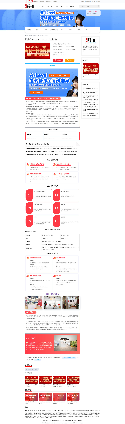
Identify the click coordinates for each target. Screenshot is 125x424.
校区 (52, 6)
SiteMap (98, 1)
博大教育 (50, 417)
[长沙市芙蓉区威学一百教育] (29, 4)
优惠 (62, 6)
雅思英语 (29, 29)
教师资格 (35, 414)
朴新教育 (27, 417)
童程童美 (27, 416)
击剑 (95, 414)
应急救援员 (58, 412)
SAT (46, 29)
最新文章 (62, 420)
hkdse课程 (49, 410)
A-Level (39, 35)
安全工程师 (36, 412)
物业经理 (39, 414)
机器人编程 (86, 414)
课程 (43, 6)
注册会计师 (40, 413)
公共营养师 (52, 414)
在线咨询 (70, 60)
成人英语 (87, 410)
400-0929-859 (38, 359)
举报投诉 (75, 420)
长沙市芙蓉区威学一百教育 (64, 44)
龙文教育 (97, 416)
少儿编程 (82, 414)
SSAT (32, 410)
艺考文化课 (77, 413)
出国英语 (74, 410)
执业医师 (57, 414)
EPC (54, 412)
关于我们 (45, 420)
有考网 (34, 1)
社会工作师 (44, 414)
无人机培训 (51, 412)
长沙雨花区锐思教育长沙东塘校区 (90, 100)
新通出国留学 (53, 416)
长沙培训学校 (43, 1)
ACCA (35, 413)
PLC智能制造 (46, 412)
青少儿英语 (82, 410)
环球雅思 (37, 416)
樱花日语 (74, 416)
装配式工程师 (92, 412)
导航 (26, 407)
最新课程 (67, 420)
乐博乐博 (31, 416)
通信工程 (87, 412)
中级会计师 (50, 413)
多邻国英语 (59, 410)
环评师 (68, 412)
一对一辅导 (72, 413)
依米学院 (31, 417)
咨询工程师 (77, 412)
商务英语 (70, 410)
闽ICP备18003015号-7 (57, 422)
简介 (48, 6)
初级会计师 (45, 413)
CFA (37, 413)
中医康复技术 (65, 414)
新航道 (45, 416)
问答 (66, 6)
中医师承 (70, 414)
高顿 (59, 416)
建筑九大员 (41, 412)
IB (86, 29)
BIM (61, 412)
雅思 (26, 410)
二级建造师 (96, 410)
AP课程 (78, 29)
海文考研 (34, 417)
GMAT (37, 410)
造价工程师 (65, 412)
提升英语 (42, 410)
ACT (70, 29)
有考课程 (35, 35)
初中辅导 (81, 413)
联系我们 (72, 6)
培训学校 (93, 1)
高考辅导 (68, 413)
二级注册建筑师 (30, 413)
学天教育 (46, 417)
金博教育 (82, 416)
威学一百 (41, 416)
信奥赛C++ (91, 414)
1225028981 (50, 422)
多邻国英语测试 (54, 29)
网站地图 (71, 420)
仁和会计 (93, 416)
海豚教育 (42, 417)
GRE (62, 29)
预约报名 (59, 60)
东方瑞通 (62, 416)
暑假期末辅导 (90, 413)
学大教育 (86, 416)
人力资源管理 (30, 414)
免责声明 (80, 420)
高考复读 (85, 413)
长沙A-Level (45, 35)
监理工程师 (72, 412)
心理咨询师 (95, 413)
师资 (57, 6)
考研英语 (78, 410)
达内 (57, 416)
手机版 (82, 1)
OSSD (30, 324)
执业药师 (61, 414)
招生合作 (49, 420)
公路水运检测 (82, 412)
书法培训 (97, 414)
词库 (62, 410)
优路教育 (89, 416)
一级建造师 (91, 410)
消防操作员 (31, 412)
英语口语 (66, 410)
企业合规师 (60, 413)
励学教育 (38, 417)
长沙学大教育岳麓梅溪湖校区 (89, 115)
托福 (37, 29)
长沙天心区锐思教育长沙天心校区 (90, 104)
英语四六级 (54, 410)
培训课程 (88, 1)
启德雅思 (48, 416)
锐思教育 (78, 416)
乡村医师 (74, 414)
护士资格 (78, 414)
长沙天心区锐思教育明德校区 (89, 107)
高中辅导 (64, 413)
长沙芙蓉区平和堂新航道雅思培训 (90, 113)
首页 (38, 6)
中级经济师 (55, 413)
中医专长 (48, 414)
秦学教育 (70, 416)
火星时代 (66, 416)
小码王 (34, 416)
